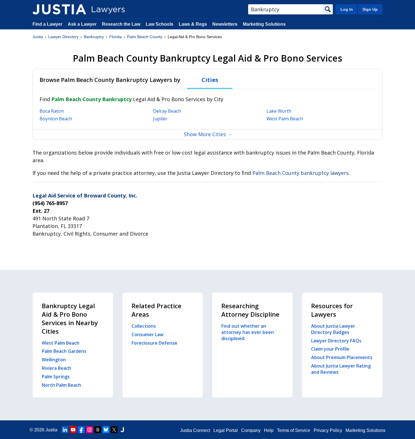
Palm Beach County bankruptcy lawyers (300, 172)
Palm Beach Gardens (64, 351)
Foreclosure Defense (154, 343)
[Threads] (97, 429)
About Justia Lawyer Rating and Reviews (341, 369)
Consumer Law (147, 334)
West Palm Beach (285, 119)
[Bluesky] (105, 429)
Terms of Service (293, 430)
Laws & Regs (193, 24)
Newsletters (224, 24)
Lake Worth (279, 111)
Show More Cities (205, 134)
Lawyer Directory (63, 36)
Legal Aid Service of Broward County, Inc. (84, 195)
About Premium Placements (341, 357)
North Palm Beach (61, 385)
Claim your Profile (330, 349)
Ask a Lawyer (83, 24)
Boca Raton (52, 111)
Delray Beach (167, 111)
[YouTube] (73, 429)
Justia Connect (195, 430)
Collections (144, 326)
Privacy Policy (328, 430)
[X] (114, 429)
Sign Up (370, 9)
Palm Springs (56, 376)
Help (269, 430)
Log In (346, 9)
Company (251, 430)
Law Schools (159, 24)
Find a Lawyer (47, 24)
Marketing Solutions (264, 24)
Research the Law (121, 24)
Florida (115, 36)
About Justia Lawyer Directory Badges (333, 329)
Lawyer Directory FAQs (336, 341)
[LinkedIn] (65, 429)
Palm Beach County (144, 36)
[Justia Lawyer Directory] (59, 9)
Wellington (54, 360)
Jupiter (160, 119)
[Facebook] (81, 429)
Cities (210, 80)
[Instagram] (89, 429)
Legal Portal (225, 430)
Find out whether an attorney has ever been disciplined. (247, 332)
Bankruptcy (94, 36)
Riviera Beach (56, 368)
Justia (37, 36)
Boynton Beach (56, 119)
